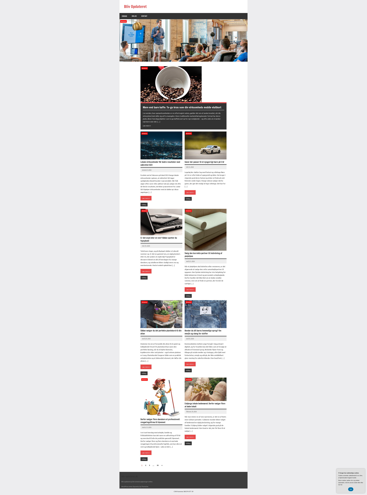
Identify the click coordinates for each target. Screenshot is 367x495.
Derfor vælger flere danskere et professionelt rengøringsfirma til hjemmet (160, 421)
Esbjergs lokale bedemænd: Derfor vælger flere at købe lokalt (205, 405)
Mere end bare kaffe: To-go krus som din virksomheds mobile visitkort (182, 107)
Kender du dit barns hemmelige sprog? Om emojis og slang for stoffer (203, 332)
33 (158, 465)
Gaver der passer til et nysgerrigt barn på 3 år (204, 161)
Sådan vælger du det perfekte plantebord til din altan (160, 332)
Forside (124, 16)
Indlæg (134, 16)
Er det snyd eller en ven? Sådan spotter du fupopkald (158, 239)
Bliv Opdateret (135, 6)
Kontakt (144, 16)
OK (351, 489)
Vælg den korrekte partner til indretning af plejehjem (203, 255)
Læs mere (146, 126)
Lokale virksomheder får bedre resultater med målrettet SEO (160, 163)
